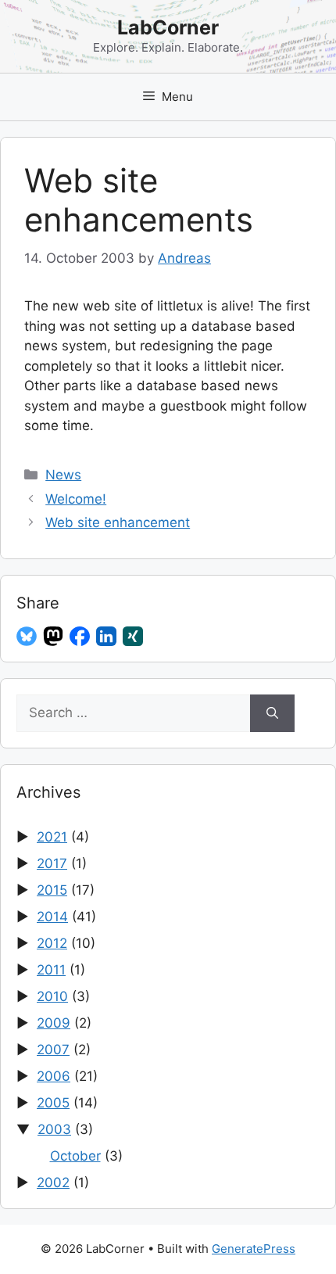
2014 (52, 916)
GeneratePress (253, 1248)
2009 (53, 1023)
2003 (54, 1129)
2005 (53, 1103)
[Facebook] (80, 636)
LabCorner (168, 27)
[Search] (272, 713)
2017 (52, 863)
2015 (52, 890)
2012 (52, 943)
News (63, 475)
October (75, 1156)
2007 (53, 1049)
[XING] (133, 636)
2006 (53, 1076)
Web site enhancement (117, 522)
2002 (53, 1182)
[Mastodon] (53, 636)
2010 (52, 996)
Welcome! (75, 499)
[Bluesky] (26, 636)
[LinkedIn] (106, 636)
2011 (51, 970)
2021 (52, 837)
